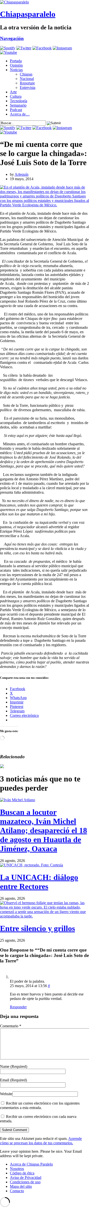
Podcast (16, 110)
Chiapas (26, 74)
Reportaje (27, 83)
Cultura (16, 96)
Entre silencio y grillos (37, 928)
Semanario (18, 105)
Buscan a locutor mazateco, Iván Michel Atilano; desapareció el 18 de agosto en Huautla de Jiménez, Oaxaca (43, 830)
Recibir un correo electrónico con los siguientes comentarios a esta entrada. (40, 1105)
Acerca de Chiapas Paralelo (31, 1164)
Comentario (10, 1026)
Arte (13, 92)
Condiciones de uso (25, 1182)
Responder (18, 1007)
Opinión (16, 65)
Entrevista (27, 87)
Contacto (17, 1191)
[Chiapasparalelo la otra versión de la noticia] (44, 2)
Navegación (12, 38)
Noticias (16, 70)
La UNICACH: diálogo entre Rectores (39, 882)
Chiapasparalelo (27, 14)
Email (13, 1080)
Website (6, 1094)
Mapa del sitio (21, 1186)
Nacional (27, 79)
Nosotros (17, 1169)
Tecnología (18, 101)
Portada (16, 61)
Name (13, 1066)
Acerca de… (20, 114)
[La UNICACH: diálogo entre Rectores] (31, 865)
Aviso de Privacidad (25, 1177)
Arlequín (21, 174)
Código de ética (22, 1173)
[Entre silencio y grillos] (44, 916)
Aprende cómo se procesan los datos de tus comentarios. (41, 1140)
